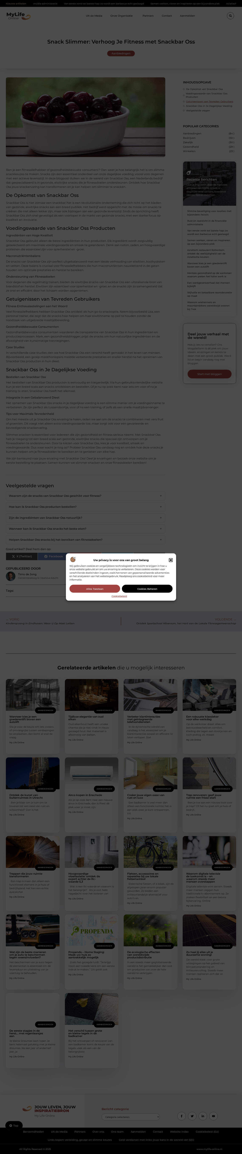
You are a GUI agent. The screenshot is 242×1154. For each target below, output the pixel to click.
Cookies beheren (147, 588)
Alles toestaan (94, 588)
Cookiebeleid (119, 596)
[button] (171, 560)
